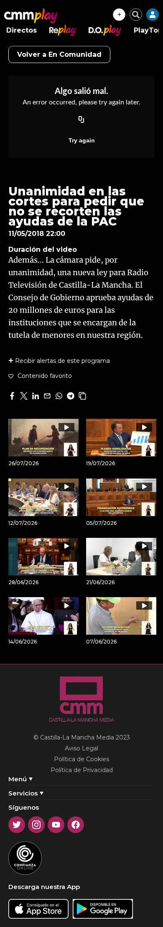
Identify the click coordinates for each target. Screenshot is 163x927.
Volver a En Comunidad (59, 54)
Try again (82, 140)
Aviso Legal (81, 748)
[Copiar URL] (81, 120)
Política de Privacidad (82, 770)
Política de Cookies (81, 759)
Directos (21, 30)
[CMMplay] (31, 15)
